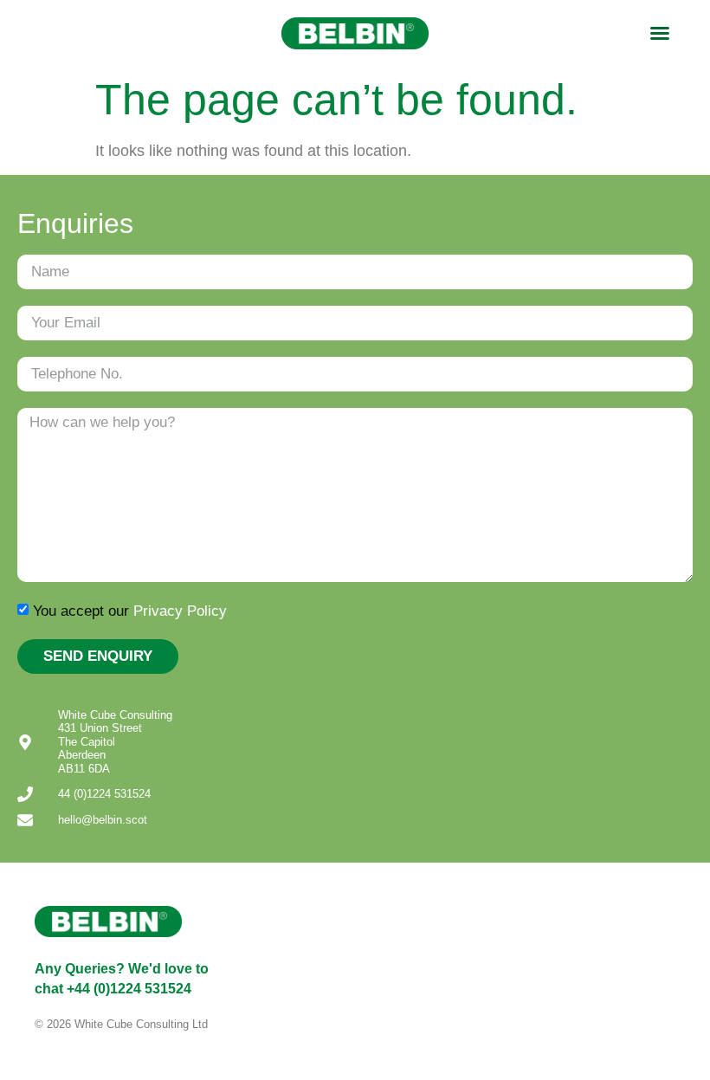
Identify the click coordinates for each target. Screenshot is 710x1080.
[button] (659, 33)
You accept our (130, 610)
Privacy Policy (180, 610)
